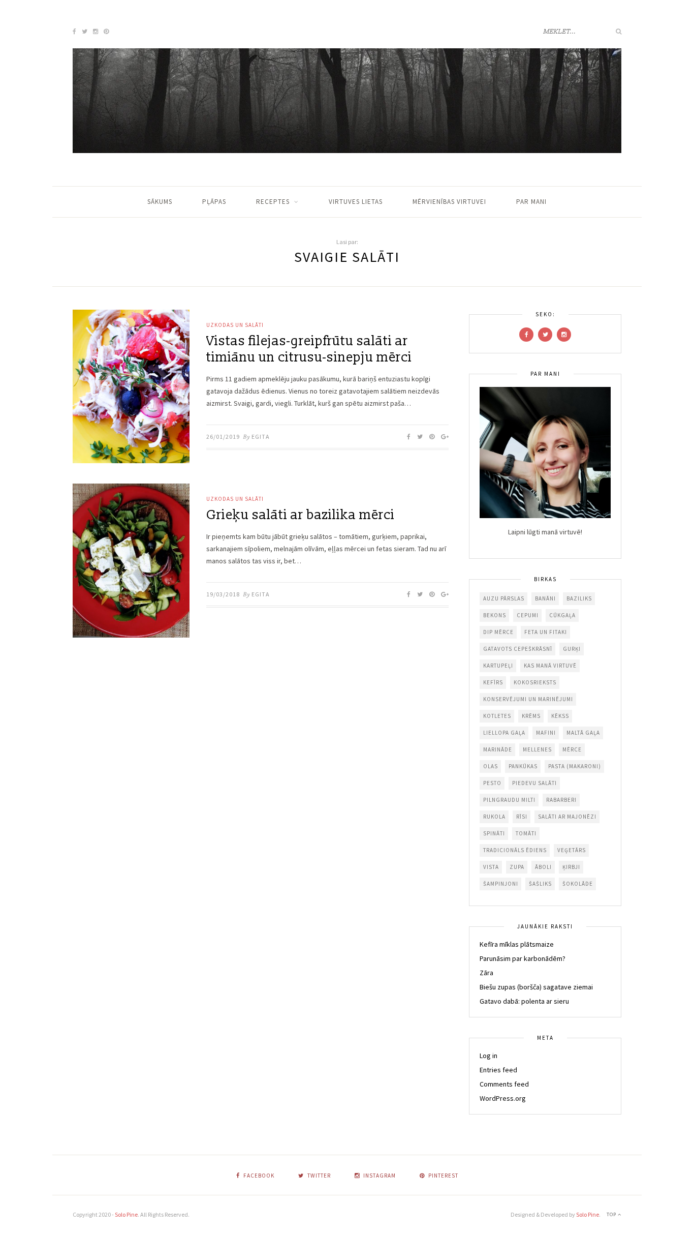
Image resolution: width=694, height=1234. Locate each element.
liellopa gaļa (504, 732)
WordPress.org (503, 1098)
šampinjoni (500, 883)
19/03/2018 (223, 594)
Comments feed (504, 1084)
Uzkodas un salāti (235, 324)
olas (490, 766)
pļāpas (214, 201)
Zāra (486, 972)
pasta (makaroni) (574, 766)
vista (491, 866)
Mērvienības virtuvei (449, 201)
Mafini (546, 732)
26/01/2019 (223, 436)
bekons (494, 615)
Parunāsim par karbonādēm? (522, 958)
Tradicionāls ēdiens (515, 850)
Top (612, 1214)
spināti (494, 833)
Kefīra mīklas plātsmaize (517, 944)
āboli (543, 866)
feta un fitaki (545, 632)
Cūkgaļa (562, 615)
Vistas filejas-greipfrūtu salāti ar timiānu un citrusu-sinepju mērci (309, 349)
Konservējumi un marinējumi (528, 699)
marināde (497, 749)
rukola (494, 816)
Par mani (531, 201)
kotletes (497, 715)
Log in (488, 1055)
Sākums (159, 201)
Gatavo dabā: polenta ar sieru (524, 1001)
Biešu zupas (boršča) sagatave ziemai (536, 986)
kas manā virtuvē (550, 665)
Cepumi (528, 615)
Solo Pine (126, 1214)
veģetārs (571, 850)
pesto (492, 783)
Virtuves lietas (356, 201)
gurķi (572, 648)
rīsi (521, 816)
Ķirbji (571, 866)
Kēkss (560, 715)
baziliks (579, 598)
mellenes (537, 749)
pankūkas (523, 766)
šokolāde (577, 883)
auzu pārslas (503, 598)
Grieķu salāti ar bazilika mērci (300, 515)
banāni (545, 598)
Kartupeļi (498, 665)
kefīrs (493, 682)
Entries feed (498, 1069)
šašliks (540, 883)
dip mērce (498, 632)
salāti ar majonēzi (567, 816)
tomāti (526, 833)
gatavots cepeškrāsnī (517, 648)
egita (260, 436)
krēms (531, 715)
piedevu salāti (534, 783)
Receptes (273, 201)
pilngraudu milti (509, 799)
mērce (572, 749)
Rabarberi (561, 799)
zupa (517, 866)
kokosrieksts (535, 682)
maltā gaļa (583, 732)
